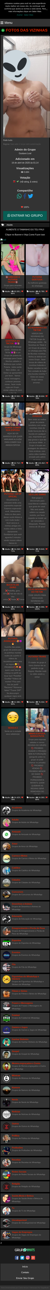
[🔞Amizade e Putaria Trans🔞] (12, 259)
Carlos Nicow (23, 1288)
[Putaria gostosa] (37, 259)
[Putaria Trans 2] (37, 634)
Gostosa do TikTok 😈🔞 (13, 342)
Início (25, 1266)
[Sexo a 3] (12, 717)
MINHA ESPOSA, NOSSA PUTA (37, 734)
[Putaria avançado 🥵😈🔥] (12, 625)
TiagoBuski (45, 1288)
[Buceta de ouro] (12, 569)
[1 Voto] (14, 181)
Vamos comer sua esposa (13, 428)
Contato (25, 1272)
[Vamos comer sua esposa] (12, 414)
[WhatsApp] (19, 196)
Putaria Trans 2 (37, 657)
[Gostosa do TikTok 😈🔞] (12, 318)
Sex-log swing (37, 494)
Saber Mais (28, 15)
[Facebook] (24, 196)
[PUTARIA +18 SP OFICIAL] (12, 480)
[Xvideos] (37, 408)
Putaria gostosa (37, 278)
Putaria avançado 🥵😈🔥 (13, 641)
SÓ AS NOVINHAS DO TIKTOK (37, 590)
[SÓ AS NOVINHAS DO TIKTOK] (37, 571)
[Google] (33, 1258)
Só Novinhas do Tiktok (37, 328)
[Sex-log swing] (37, 481)
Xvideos (37, 416)
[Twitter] (30, 196)
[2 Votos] (18, 181)
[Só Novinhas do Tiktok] (37, 312)
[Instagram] (28, 1258)
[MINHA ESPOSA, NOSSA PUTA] (37, 720)
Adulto (10, 225)
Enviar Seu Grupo (25, 1278)
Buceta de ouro (13, 586)
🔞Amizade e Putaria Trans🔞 (12, 279)
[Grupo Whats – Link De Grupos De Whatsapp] (25, 1250)
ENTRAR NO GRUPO (26, 215)
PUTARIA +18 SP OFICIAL (12, 495)
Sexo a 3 (13, 728)
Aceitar (20, 15)
